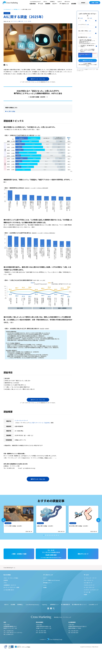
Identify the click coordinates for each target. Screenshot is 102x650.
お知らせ (45, 1)
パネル (5, 582)
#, (14, 21)
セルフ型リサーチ (88, 582)
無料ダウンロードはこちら (38, 79)
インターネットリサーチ (21, 420)
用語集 (44, 587)
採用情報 (52, 1)
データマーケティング (89, 587)
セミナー (54, 3)
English (59, 1)
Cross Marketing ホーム (8, 9)
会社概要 (73, 3)
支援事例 (47, 3)
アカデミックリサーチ (89, 585)
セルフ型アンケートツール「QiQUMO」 (40, 423)
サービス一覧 (87, 592)
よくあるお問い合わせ (9, 590)
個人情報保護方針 (65, 604)
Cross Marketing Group (34, 1)
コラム (44, 585)
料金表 (85, 594)
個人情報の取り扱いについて (79, 604)
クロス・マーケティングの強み (11, 578)
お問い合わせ (67, 1)
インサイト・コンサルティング (91, 590)
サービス (40, 3)
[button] (3, 520)
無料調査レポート (17, 9)
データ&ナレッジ (64, 3)
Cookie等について (93, 604)
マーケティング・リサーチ (90, 578)
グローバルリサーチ (88, 580)
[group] (18, 519)
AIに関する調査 (11, 111)
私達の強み (33, 3)
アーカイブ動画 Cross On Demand (51, 580)
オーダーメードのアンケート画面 (11, 587)
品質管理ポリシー (54, 604)
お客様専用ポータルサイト (10, 585)
